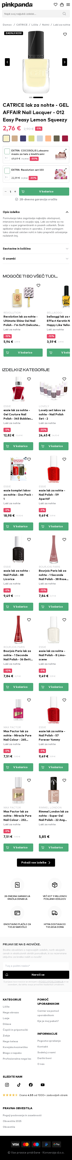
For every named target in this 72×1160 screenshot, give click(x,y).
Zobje (6, 1036)
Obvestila (9, 1127)
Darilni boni (44, 1058)
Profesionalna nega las (17, 1059)
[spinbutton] (10, 191)
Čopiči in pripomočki (15, 1030)
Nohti (45, 25)
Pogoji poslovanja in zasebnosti (22, 1115)
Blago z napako (12, 1053)
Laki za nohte (61, 25)
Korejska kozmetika (15, 1047)
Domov (9, 25)
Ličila (34, 25)
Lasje (6, 1018)
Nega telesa (10, 1041)
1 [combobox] (5, 158)
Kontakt (42, 1047)
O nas (40, 1064)
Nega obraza (11, 1012)
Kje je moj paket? (48, 1021)
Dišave (7, 1024)
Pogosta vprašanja (49, 1041)
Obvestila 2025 (12, 1121)
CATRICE (21, 25)
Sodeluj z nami (46, 1052)
